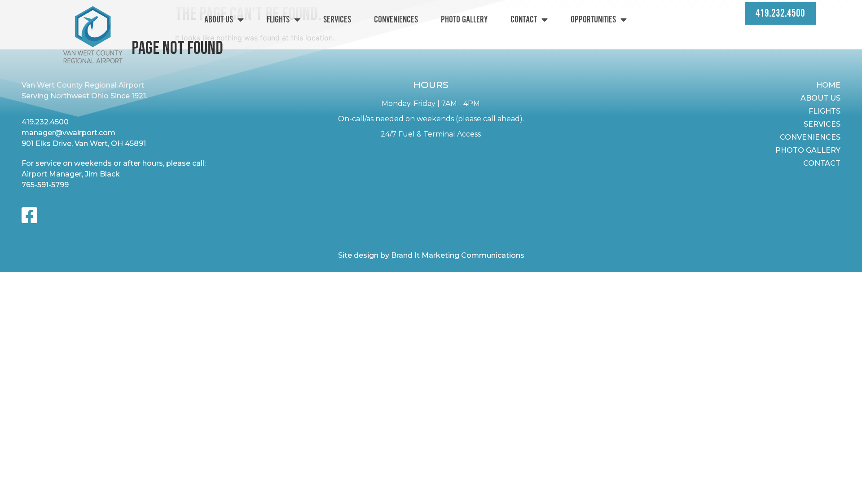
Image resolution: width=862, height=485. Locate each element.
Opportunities (593, 19)
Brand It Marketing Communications (457, 255)
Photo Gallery (464, 19)
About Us (218, 19)
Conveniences (396, 19)
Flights (278, 19)
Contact (523, 19)
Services (337, 19)
